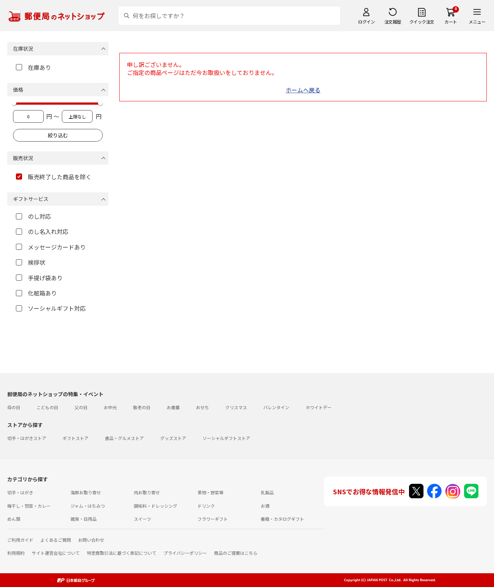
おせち (202, 407)
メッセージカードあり (57, 247)
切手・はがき (20, 492)
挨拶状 (36, 262)
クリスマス (236, 407)
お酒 (265, 506)
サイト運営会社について (56, 553)
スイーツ (142, 519)
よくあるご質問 (56, 540)
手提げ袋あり (45, 277)
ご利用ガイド (20, 540)
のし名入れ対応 (48, 231)
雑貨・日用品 (84, 519)
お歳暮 (173, 407)
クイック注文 (421, 21)
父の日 (81, 407)
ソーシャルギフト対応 (57, 308)
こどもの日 (47, 407)
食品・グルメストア (124, 438)
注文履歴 (392, 21)
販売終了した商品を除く (59, 176)
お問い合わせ (91, 540)
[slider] (14, 103)
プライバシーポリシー (185, 553)
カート (450, 21)
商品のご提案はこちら (235, 553)
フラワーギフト (212, 519)
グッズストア (173, 438)
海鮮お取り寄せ (86, 492)
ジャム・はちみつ (88, 506)
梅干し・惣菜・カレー (29, 506)
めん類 (13, 519)
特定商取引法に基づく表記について (121, 553)
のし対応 (39, 216)
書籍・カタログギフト (282, 519)
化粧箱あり (42, 293)
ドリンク (206, 506)
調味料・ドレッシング (155, 506)
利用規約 (16, 553)
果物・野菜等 (210, 492)
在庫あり (39, 67)
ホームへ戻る (303, 89)
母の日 (13, 407)
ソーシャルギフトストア (226, 438)
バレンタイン (276, 407)
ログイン (366, 21)
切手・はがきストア (26, 438)
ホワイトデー (319, 407)
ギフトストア (76, 438)
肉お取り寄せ (147, 492)
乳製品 (267, 492)
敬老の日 (141, 407)
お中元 (110, 407)
